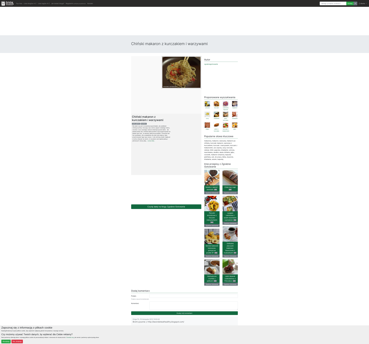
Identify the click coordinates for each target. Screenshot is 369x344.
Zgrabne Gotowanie (212, 193)
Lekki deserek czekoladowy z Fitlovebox (230, 278)
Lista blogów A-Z (30, 3)
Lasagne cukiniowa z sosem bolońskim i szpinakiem (230, 216)
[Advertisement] (184, 21)
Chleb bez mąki (230, 188)
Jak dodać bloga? (57, 3)
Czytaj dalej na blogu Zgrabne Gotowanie (166, 207)
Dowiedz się (70, 337)
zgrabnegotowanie (211, 64)
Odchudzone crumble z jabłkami (211, 278)
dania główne (136, 123)
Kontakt (90, 3)
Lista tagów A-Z (44, 3)
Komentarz (135, 303)
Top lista (19, 3)
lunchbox (143, 123)
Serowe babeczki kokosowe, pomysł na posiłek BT (212, 249)
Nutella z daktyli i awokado (212, 188)
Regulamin (76, 3)
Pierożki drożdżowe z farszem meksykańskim (212, 217)
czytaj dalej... (151, 141)
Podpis (133, 296)
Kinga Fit (136, 319)
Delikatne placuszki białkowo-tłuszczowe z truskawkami (230, 248)
